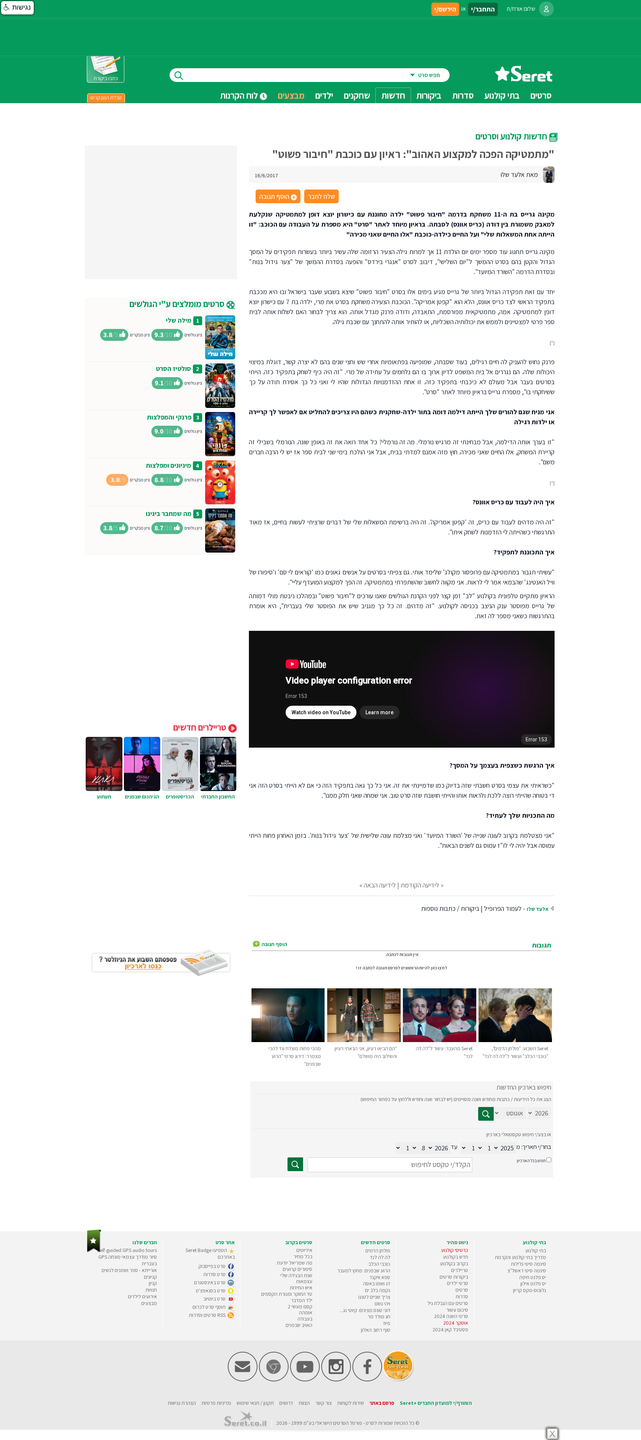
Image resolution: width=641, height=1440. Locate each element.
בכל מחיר (302, 1256)
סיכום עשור (457, 1309)
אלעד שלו (538, 909)
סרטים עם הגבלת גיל (447, 1303)
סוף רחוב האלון (375, 1330)
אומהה (305, 1312)
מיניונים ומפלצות (168, 465)
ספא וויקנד (379, 1277)
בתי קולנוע (535, 1250)
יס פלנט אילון (533, 1283)
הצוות (304, 1403)
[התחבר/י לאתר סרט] (546, 8)
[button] (17, 7)
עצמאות (304, 1281)
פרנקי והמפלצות (169, 417)
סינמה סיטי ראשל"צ (526, 1270)
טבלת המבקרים (106, 97)
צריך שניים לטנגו (374, 1297)
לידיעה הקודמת (420, 885)
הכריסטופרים (180, 796)
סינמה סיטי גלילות (528, 1264)
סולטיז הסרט (173, 368)
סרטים (462, 1289)
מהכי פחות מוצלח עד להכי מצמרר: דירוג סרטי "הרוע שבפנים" (295, 1056)
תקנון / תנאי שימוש (255, 1403)
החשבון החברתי (218, 796)
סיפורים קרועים (297, 1269)
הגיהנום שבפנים (142, 796)
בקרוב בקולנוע (454, 1263)
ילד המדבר (301, 1300)
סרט (370, 1423)
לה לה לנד (380, 1257)
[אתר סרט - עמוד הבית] (524, 79)
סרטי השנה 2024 (451, 1316)
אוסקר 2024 (455, 1322)
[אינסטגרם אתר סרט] (336, 1380)
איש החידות (301, 1287)
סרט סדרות (215, 1274)
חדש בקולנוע (455, 1256)
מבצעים (291, 95)
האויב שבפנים (299, 1325)
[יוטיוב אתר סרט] (305, 1380)
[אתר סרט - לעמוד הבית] (94, 1250)
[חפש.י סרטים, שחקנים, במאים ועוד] (177, 75)
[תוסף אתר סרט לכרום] (274, 1380)
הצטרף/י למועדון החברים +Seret (436, 1403)
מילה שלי (178, 320)
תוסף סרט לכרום (210, 1307)
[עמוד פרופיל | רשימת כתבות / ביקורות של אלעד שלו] (548, 173)
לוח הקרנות (240, 95)
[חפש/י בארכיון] (295, 1164)
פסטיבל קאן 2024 (450, 1329)
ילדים (324, 95)
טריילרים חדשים (200, 727)
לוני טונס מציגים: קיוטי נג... (365, 1310)
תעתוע (104, 796)
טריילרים (459, 1270)
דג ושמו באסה (376, 1283)
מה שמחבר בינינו (168, 513)
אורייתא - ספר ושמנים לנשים (129, 1270)
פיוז (386, 1323)
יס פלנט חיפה (532, 1277)
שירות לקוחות (350, 1403)
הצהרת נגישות (182, 1403)
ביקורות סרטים (454, 1276)
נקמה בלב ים (377, 1290)
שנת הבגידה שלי (296, 1275)
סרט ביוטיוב (215, 1298)
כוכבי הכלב (379, 1264)
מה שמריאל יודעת (294, 1262)
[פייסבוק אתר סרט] (367, 1380)
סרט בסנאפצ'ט (211, 1290)
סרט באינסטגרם (210, 1282)
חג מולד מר (379, 1316)
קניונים (150, 1276)
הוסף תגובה (277, 197)
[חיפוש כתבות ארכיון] (486, 1114)
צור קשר (323, 1403)
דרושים (286, 1403)
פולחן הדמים (377, 1250)
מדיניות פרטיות (216, 1403)
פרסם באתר (381, 1403)
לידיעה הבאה (380, 885)
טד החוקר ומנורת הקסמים (286, 1294)
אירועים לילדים (142, 1296)
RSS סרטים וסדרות (208, 1315)
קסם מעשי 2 (300, 1306)
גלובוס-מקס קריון (529, 1290)
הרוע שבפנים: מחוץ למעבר (363, 1270)
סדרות (462, 1296)
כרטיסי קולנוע (454, 1250)
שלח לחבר (321, 196)
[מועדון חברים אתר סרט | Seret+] (242, 1380)
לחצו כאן (439, 968)
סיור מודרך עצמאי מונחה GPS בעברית (127, 1260)
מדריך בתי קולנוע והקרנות (520, 1257)
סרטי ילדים (457, 1283)
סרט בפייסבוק (212, 1266)
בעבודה (305, 1318)
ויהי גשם (382, 1303)
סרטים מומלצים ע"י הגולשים (177, 304)
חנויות (151, 1289)
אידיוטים (304, 1250)
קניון (153, 1283)
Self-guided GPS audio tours (127, 1250)
